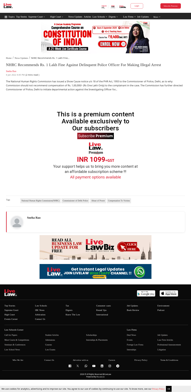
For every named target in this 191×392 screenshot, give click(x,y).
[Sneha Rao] (17, 222)
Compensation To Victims (119, 201)
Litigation (161, 350)
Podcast (160, 310)
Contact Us (40, 319)
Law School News (12, 350)
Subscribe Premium (171, 6)
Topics (11, 16)
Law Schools (99, 16)
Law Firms (128, 16)
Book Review (133, 310)
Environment (163, 306)
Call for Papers (10, 335)
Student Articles (52, 335)
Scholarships (91, 335)
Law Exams (50, 350)
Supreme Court (35, 16)
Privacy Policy (158, 389)
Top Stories (21, 16)
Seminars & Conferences (14, 345)
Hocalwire (101, 377)
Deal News (131, 335)
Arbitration (40, 315)
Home (9, 58)
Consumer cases (103, 306)
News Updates (75, 16)
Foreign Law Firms (135, 345)
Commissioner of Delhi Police (75, 201)
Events (130, 340)
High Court (55, 16)
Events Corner (11, 319)
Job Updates (143, 16)
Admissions (50, 340)
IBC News (39, 310)
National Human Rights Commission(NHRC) (40, 201)
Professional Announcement (169, 345)
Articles (87, 16)
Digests (112, 16)
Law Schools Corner (13, 330)
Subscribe (95, 135)
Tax (67, 306)
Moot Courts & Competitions (16, 340)
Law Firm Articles (165, 340)
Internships (131, 350)
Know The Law (73, 315)
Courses (48, 345)
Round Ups (101, 310)
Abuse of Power (98, 201)
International (102, 315)
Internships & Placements (97, 340)
